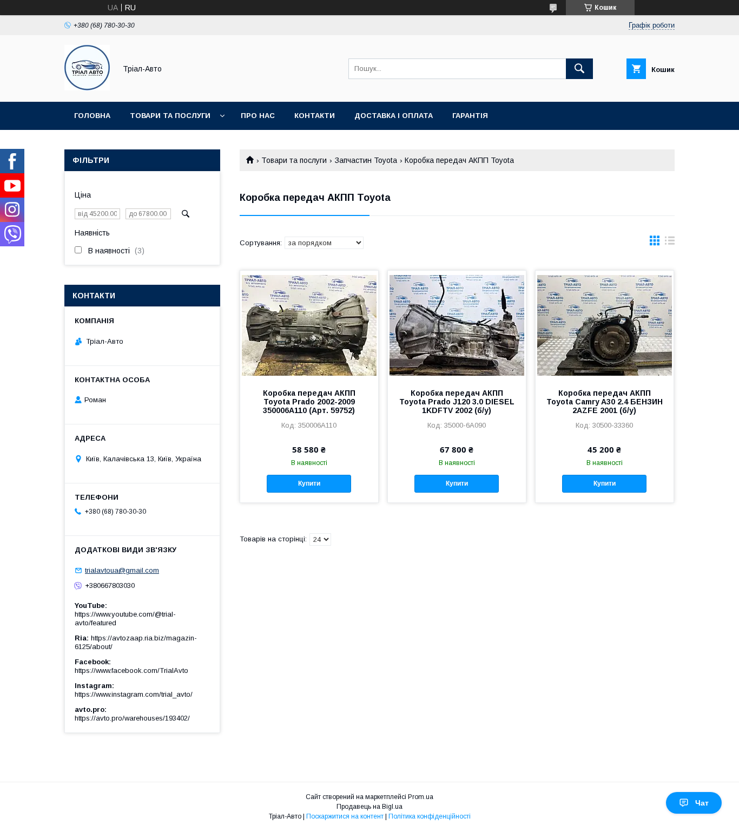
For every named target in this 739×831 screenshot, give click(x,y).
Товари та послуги (170, 116)
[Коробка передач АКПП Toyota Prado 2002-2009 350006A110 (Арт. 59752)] (309, 325)
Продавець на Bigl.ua (369, 806)
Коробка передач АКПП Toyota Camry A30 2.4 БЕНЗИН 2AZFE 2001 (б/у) (604, 402)
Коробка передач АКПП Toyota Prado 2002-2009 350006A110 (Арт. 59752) (309, 402)
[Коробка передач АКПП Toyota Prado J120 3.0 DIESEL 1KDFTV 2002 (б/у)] (457, 325)
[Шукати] (579, 68)
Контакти (314, 116)
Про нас (258, 116)
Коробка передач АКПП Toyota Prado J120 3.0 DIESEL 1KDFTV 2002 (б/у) (456, 402)
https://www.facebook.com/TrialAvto (131, 670)
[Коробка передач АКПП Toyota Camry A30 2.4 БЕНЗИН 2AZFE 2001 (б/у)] (605, 325)
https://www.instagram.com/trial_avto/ (134, 694)
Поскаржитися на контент (345, 816)
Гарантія (470, 116)
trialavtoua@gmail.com (122, 570)
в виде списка (670, 243)
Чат (702, 803)
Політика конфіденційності (429, 816)
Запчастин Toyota (366, 160)
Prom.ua (420, 797)
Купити (309, 483)
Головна (92, 116)
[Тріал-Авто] (87, 87)
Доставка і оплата (393, 116)
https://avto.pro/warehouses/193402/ (132, 718)
